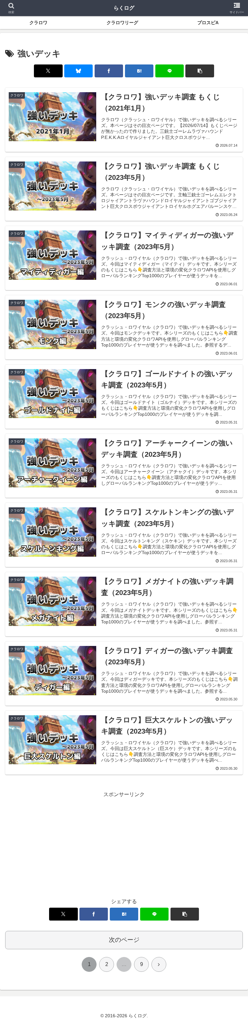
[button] (199, 70)
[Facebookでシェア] (109, 70)
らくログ (124, 8)
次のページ (124, 939)
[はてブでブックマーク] (139, 70)
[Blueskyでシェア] (78, 70)
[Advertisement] (124, 844)
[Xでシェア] (48, 70)
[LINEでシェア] (169, 70)
